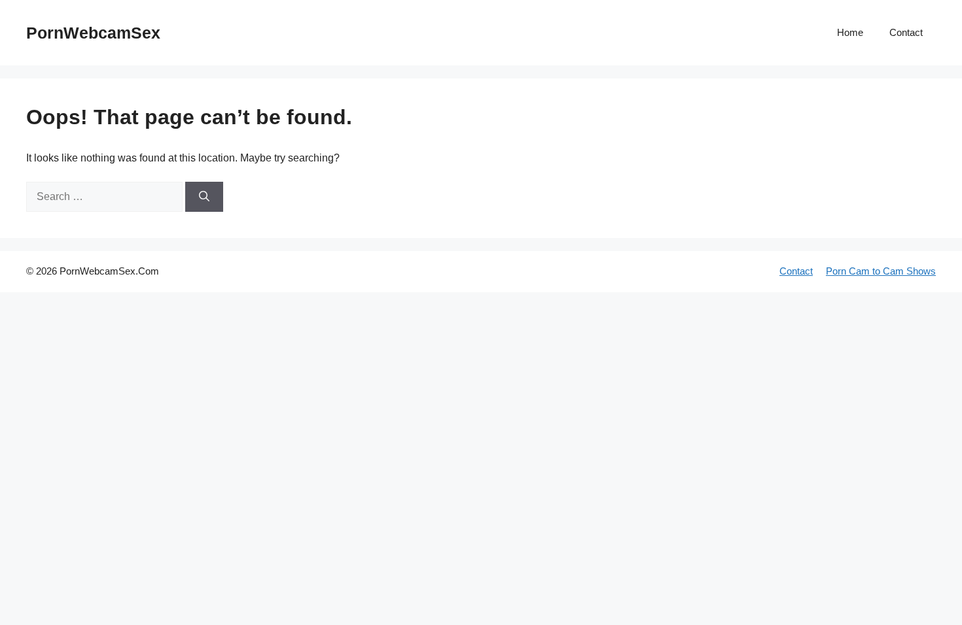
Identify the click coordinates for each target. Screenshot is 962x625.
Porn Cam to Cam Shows (881, 271)
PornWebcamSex (93, 33)
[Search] (204, 197)
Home (850, 32)
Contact (906, 32)
